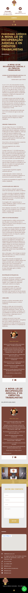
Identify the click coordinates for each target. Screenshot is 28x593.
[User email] (15, 380)
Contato (14, 18)
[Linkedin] (15, 24)
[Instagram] (12, 24)
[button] (14, 21)
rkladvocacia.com (8, 376)
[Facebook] (13, 380)
